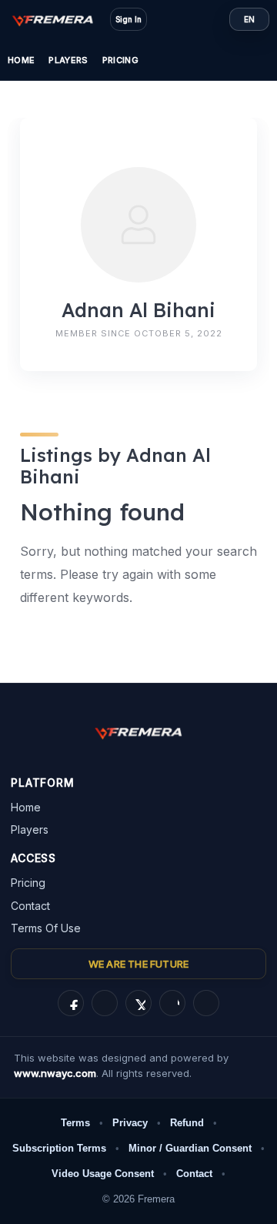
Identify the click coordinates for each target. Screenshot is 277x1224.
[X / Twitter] (138, 1003)
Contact (30, 905)
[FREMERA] (60, 20)
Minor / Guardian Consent (190, 1148)
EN (249, 19)
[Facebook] (71, 1003)
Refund (187, 1123)
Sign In (128, 19)
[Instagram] (105, 1003)
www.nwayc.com (55, 1073)
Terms (75, 1123)
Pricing (120, 60)
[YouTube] (206, 1003)
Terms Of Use (46, 928)
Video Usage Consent (103, 1173)
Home (21, 60)
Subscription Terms (59, 1148)
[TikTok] (172, 1003)
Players (68, 60)
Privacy (130, 1123)
